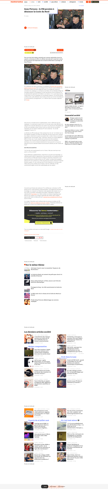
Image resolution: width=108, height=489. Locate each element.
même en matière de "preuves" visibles (40, 203)
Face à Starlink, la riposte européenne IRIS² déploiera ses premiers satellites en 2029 (42, 383)
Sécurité (36, 240)
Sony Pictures (43, 240)
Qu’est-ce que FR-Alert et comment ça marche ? (74, 381)
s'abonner (96, 2)
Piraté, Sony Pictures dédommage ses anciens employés (45, 300)
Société (82, 5)
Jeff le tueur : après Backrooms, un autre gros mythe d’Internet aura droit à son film (42, 362)
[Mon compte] (87, 2)
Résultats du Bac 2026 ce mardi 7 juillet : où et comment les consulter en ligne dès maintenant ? (42, 447)
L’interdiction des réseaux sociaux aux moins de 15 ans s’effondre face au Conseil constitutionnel (42, 339)
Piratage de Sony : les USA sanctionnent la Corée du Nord (46, 287)
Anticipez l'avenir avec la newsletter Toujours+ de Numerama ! (45, 268)
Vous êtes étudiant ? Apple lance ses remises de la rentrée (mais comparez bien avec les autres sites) (42, 352)
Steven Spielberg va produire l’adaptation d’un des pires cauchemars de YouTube (75, 446)
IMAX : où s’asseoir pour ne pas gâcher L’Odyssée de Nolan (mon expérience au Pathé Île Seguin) (73, 143)
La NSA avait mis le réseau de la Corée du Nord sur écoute (46, 294)
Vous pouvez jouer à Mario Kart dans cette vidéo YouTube (42, 435)
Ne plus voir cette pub (29, 46)
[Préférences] (90, 2)
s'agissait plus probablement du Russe (52, 197)
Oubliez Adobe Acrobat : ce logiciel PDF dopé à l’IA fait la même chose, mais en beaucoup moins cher (74, 108)
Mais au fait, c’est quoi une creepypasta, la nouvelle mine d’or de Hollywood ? (75, 435)
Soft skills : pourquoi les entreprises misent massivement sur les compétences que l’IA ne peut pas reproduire (74, 349)
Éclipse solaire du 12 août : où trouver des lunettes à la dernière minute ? (76, 120)
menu (25, 1)
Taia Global (34, 194)
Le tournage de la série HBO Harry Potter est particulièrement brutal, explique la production (74, 137)
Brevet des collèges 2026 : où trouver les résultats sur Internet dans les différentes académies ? (42, 457)
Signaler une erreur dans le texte (31, 234)
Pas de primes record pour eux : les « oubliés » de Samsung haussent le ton (75, 412)
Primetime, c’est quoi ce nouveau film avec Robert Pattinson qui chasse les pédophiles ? (74, 339)
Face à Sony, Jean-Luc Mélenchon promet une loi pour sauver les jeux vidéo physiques (75, 457)
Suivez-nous (60, 50)
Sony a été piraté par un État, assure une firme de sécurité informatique (46, 281)
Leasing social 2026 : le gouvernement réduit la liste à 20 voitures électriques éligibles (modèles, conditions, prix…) (41, 426)
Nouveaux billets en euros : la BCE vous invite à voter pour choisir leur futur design (74, 131)
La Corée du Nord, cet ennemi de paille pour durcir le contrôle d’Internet (46, 275)
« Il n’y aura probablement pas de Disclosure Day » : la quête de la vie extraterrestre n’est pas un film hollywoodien (75, 425)
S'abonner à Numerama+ (42, 222)
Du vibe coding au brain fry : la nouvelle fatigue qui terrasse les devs (73, 126)
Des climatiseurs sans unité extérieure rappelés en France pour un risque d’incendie (42, 413)
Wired (27, 100)
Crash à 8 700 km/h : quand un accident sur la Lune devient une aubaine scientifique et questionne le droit (75, 362)
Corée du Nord (28, 240)
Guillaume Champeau (32, 27)
